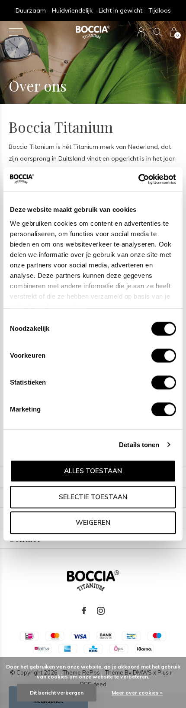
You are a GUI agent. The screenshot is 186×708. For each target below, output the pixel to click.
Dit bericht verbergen (56, 692)
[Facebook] (84, 610)
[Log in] (141, 32)
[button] (15, 32)
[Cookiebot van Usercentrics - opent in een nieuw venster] (138, 179)
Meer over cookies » (137, 692)
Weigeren (93, 522)
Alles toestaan (93, 471)
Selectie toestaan (93, 497)
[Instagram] (101, 610)
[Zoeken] (158, 32)
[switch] (163, 355)
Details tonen (139, 444)
